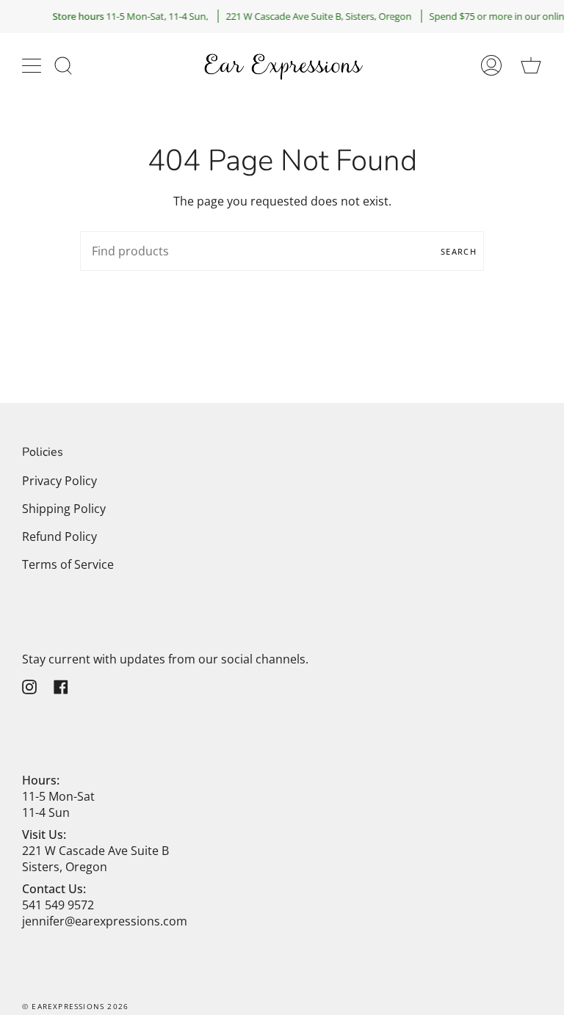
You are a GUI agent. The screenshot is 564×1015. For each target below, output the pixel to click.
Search (459, 251)
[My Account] (491, 65)
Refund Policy (59, 536)
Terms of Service (68, 564)
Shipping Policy (64, 509)
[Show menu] (33, 65)
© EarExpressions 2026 (75, 1006)
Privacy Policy (59, 481)
